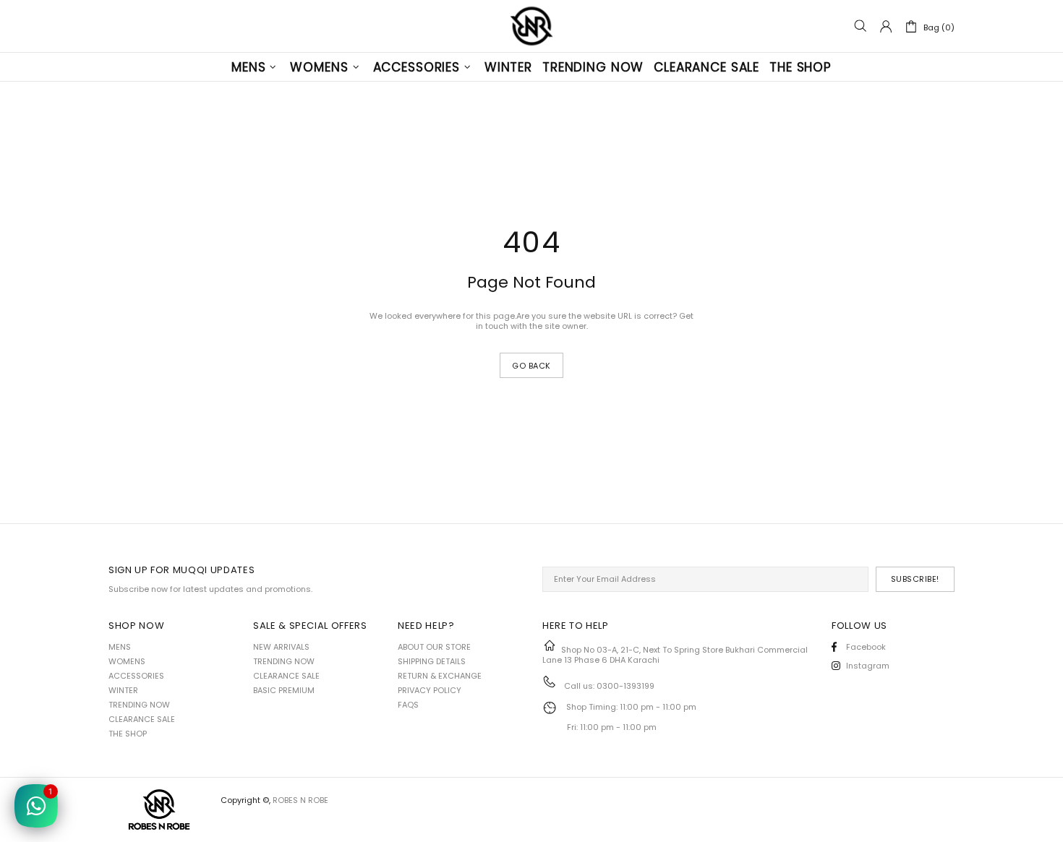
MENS (119, 647)
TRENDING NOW (139, 705)
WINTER (123, 690)
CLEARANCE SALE (141, 719)
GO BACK (531, 365)
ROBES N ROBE (531, 26)
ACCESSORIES (136, 676)
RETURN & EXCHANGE (440, 676)
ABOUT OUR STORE (434, 647)
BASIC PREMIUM (284, 690)
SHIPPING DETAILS (432, 661)
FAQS (408, 705)
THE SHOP (127, 734)
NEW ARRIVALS (281, 647)
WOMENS (126, 661)
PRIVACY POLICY (429, 690)
